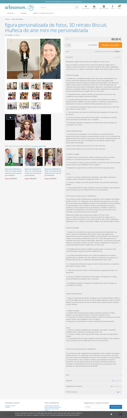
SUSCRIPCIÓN (115, 407)
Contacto (7, 407)
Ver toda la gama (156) (38, 146)
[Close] (111, 414)
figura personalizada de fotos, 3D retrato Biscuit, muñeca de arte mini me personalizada (13, 172)
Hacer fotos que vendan (52, 409)
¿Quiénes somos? (10, 406)
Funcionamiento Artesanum (53, 407)
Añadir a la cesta (110, 44)
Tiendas (23, 13)
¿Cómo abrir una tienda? (52, 406)
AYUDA (47, 410)
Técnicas (10, 13)
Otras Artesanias (17, 19)
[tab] (93, 51)
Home (7, 19)
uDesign (10, 35)
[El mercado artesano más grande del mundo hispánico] (19, 8)
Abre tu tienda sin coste (43, 13)
